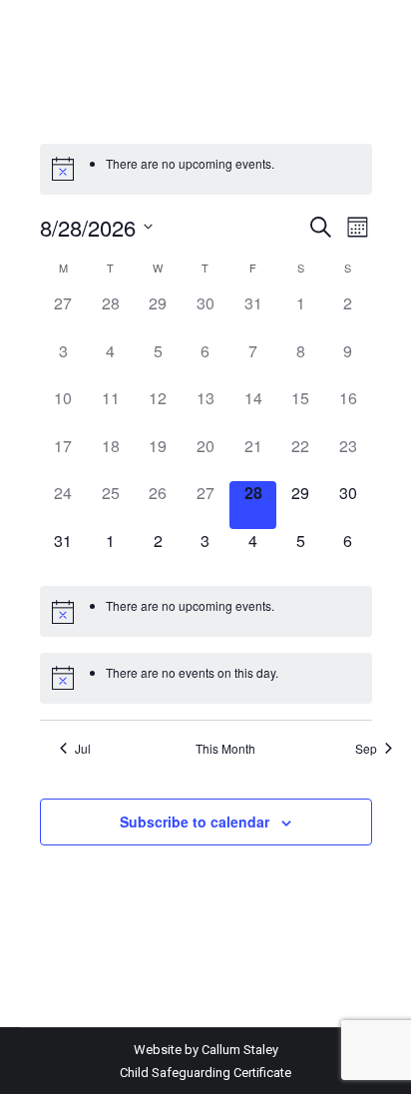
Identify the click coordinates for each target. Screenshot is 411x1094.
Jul (83, 749)
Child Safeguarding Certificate (205, 1072)
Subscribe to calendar (194, 821)
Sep (366, 749)
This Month (225, 749)
